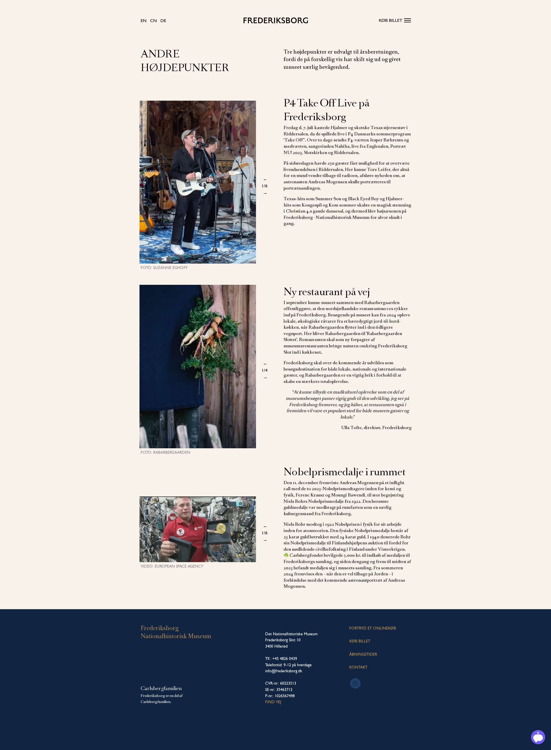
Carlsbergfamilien (161, 688)
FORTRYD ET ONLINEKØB (372, 628)
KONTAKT (358, 667)
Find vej (273, 702)
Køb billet (390, 20)
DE (163, 20)
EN (144, 20)
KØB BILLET (359, 641)
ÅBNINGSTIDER (363, 654)
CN (153, 20)
